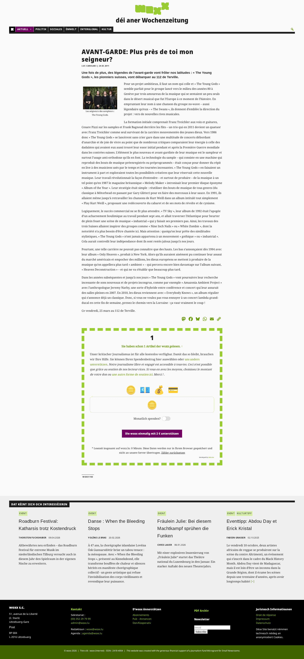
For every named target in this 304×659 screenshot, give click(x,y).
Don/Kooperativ (142, 623)
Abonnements (141, 615)
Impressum (263, 618)
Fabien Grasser (236, 537)
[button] (292, 29)
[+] (252, 581)
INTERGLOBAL (89, 29)
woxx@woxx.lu (94, 629)
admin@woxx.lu (80, 623)
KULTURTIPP (244, 513)
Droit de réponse (266, 615)
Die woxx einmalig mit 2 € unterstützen (152, 433)
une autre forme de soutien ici (132, 374)
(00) (81, 618)
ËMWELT (71, 29)
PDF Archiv (201, 611)
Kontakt (76, 609)
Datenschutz (263, 623)
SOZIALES (56, 29)
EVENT (23, 513)
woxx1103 (88, 477)
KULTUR (107, 29)
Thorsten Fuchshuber (32, 537)
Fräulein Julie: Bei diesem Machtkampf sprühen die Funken (184, 528)
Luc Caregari (89, 66)
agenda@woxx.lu (92, 633)
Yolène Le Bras (97, 537)
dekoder (211, 457)
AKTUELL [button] (22, 29)
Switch (163, 419)
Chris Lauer (164, 544)
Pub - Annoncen (142, 618)
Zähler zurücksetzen (173, 452)
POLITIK (41, 29)
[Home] (12, 29)
